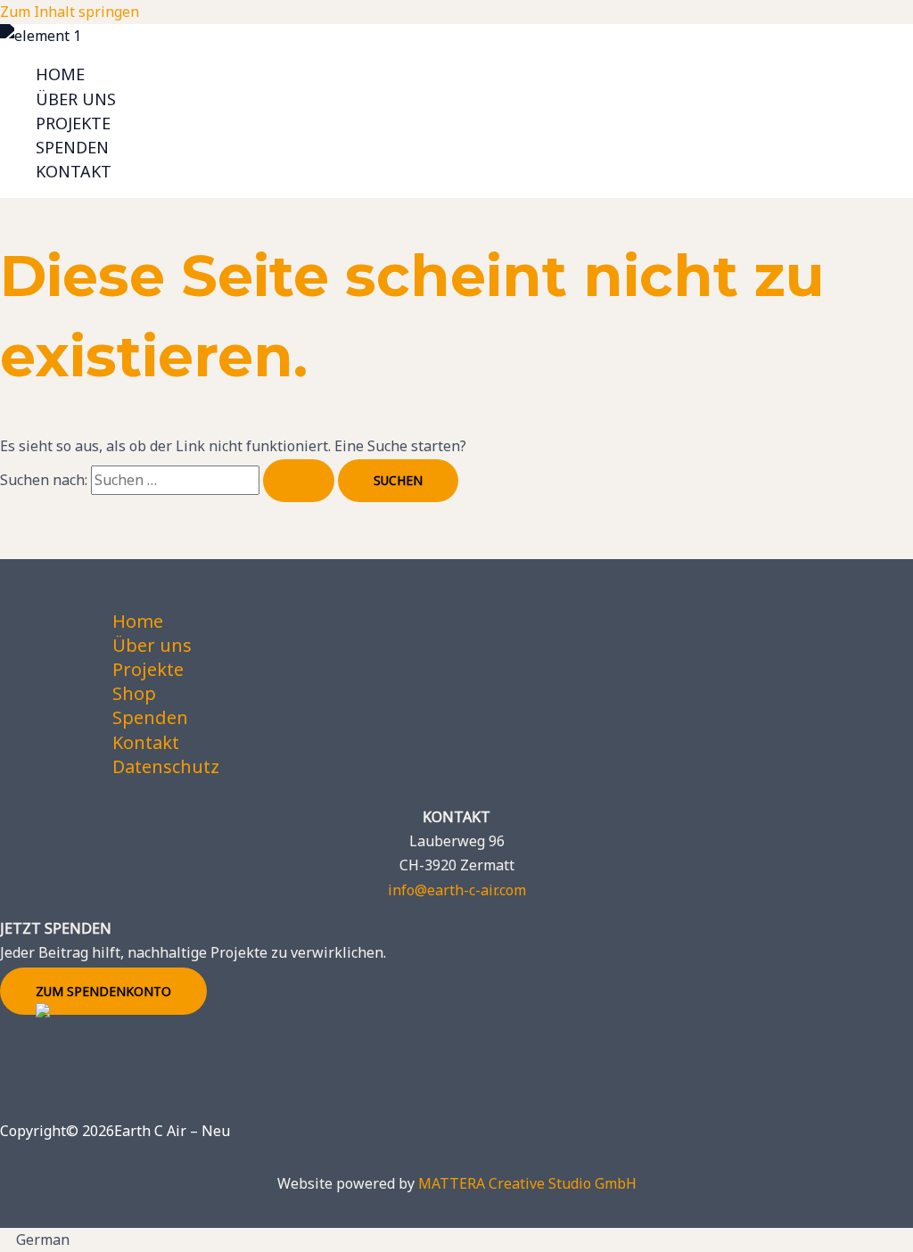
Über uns (76, 99)
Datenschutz (165, 766)
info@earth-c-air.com (457, 890)
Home (60, 74)
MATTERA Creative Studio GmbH (527, 1183)
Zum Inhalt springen (69, 11)
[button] (456, 1240)
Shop (134, 693)
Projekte (73, 123)
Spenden (72, 147)
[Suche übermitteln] (298, 480)
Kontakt (73, 171)
